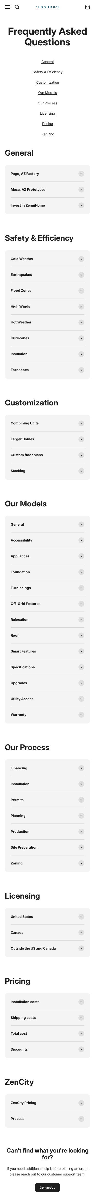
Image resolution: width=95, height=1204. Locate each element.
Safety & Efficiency (48, 72)
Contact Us (47, 1187)
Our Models (47, 92)
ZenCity (47, 134)
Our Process (47, 103)
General (47, 62)
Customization (47, 82)
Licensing (47, 113)
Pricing (47, 123)
